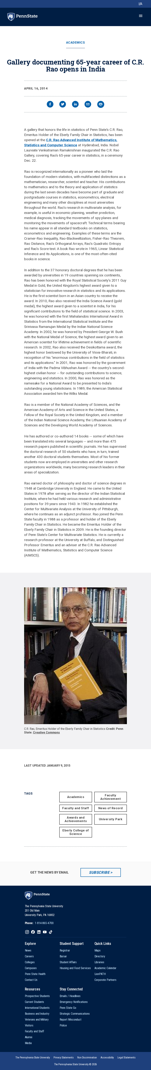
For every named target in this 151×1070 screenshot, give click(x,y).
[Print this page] (100, 104)
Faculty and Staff (75, 808)
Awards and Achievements (76, 819)
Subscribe (99, 872)
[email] (88, 104)
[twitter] (62, 104)
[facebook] (50, 104)
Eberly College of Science (75, 832)
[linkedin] (75, 104)
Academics (75, 42)
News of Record (110, 808)
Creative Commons (46, 732)
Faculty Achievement (110, 797)
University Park (110, 819)
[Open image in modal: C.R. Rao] (75, 655)
